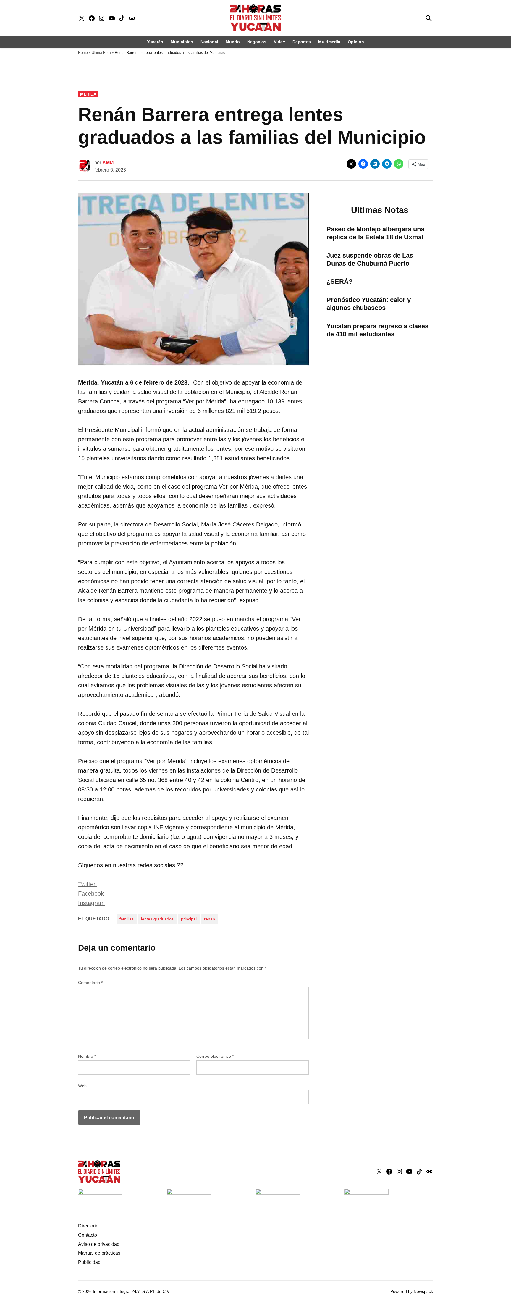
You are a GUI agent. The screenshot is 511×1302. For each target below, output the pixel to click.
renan (209, 919)
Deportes (301, 41)
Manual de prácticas (99, 1253)
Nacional (209, 41)
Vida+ (279, 41)
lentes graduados (157, 919)
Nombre (87, 1056)
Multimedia (329, 41)
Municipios (182, 41)
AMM (108, 162)
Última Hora (101, 53)
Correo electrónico (215, 1056)
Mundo (233, 41)
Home (83, 53)
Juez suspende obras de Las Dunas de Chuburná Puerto (369, 259)
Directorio (88, 1225)
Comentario (90, 982)
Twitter (87, 884)
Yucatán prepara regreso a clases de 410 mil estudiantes (377, 330)
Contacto (87, 1235)
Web (82, 1085)
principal (189, 919)
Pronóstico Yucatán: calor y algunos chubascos (368, 303)
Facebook (92, 893)
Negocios (256, 41)
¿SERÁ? (339, 281)
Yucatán (155, 41)
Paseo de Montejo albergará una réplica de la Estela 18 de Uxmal (375, 233)
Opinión (356, 41)
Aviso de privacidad (98, 1244)
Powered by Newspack (411, 1291)
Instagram (91, 903)
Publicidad (89, 1262)
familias (126, 919)
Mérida (88, 94)
